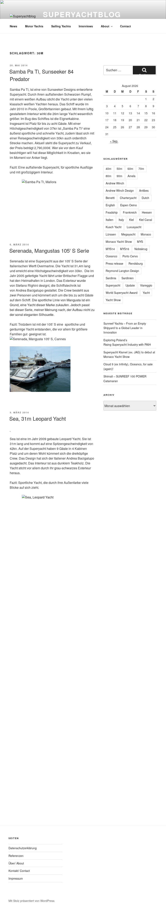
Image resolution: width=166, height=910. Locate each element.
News (13, 26)
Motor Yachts (34, 26)
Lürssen (111, 234)
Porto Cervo (130, 256)
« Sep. (114, 141)
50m (119, 169)
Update (130, 285)
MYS (140, 242)
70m (141, 169)
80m (108, 176)
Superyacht (113, 285)
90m (119, 176)
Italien (109, 220)
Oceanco (111, 256)
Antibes (144, 190)
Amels (131, 176)
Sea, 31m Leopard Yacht (37, 418)
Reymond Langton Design (122, 271)
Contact (125, 26)
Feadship (112, 212)
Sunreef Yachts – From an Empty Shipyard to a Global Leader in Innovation (124, 328)
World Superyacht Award (121, 293)
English (110, 205)
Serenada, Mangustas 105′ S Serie (49, 250)
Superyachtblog (82, 14)
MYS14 (110, 249)
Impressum (16, 878)
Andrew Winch (115, 183)
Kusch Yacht (113, 227)
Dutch (145, 198)
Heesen (147, 212)
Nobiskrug (140, 249)
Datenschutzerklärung (23, 848)
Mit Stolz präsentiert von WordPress (31, 901)
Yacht (146, 293)
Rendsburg (136, 263)
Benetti (110, 198)
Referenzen (16, 856)
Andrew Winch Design (120, 190)
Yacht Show (113, 300)
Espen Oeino (128, 205)
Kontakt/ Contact (19, 871)
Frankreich (130, 212)
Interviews (86, 26)
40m (108, 169)
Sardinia (111, 278)
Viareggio (146, 285)
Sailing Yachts (61, 26)
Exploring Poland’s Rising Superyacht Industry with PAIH (127, 342)
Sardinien (127, 278)
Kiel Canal (145, 220)
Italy (121, 220)
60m (130, 169)
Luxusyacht (134, 227)
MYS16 (124, 249)
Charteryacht (128, 198)
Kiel (131, 220)
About (105, 26)
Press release (114, 263)
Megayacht (128, 234)
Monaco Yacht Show (119, 242)
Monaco (146, 234)
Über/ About (16, 863)
